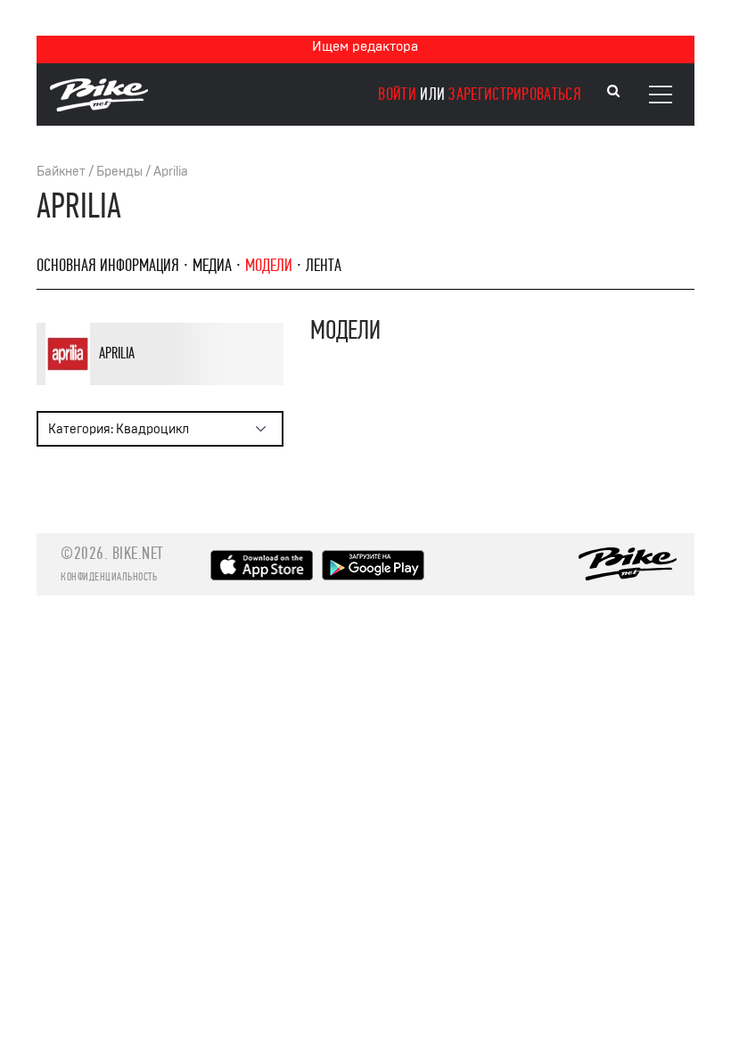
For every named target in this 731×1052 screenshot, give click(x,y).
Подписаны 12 (181, 382)
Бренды (119, 171)
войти (397, 94)
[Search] (613, 91)
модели (268, 265)
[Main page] (99, 107)
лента (323, 265)
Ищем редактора (365, 46)
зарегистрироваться (514, 94)
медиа (212, 265)
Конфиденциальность (109, 577)
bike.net (137, 553)
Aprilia (170, 171)
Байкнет (61, 171)
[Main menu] (660, 94)
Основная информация (108, 265)
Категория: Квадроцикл (118, 429)
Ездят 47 (121, 382)
